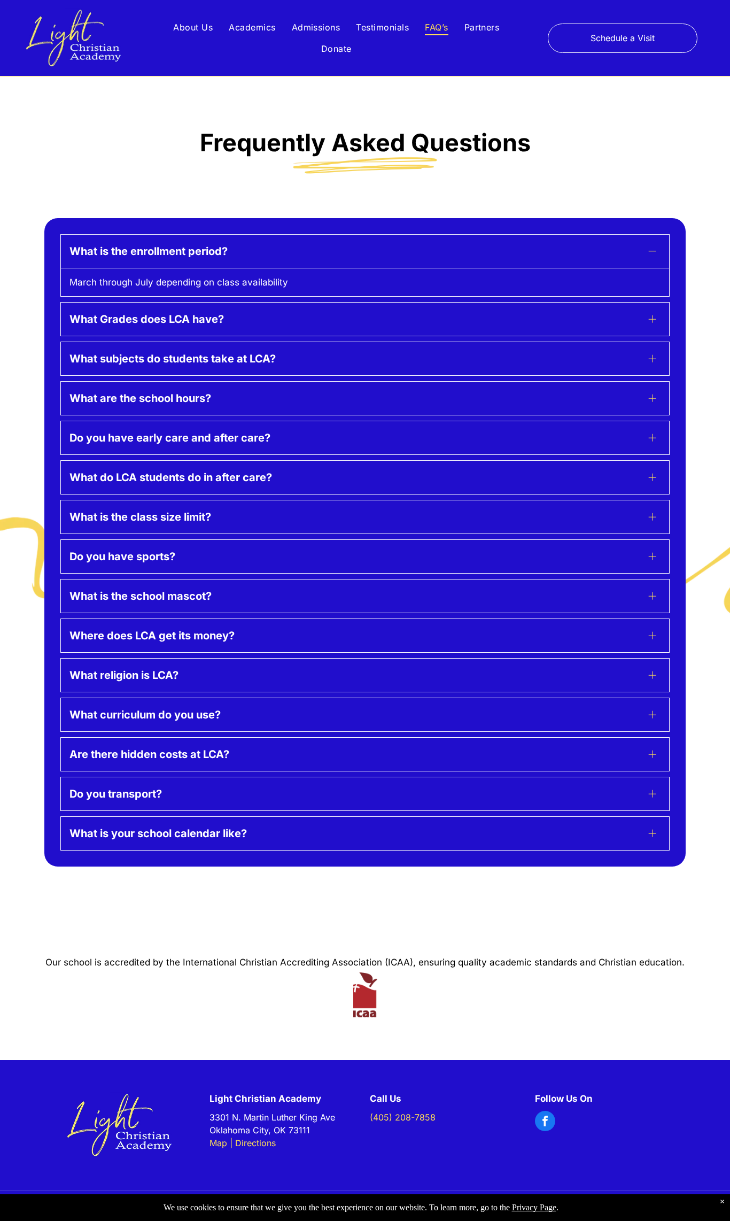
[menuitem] (193, 27)
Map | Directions (242, 1143)
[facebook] (545, 1122)
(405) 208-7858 (403, 1117)
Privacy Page (534, 1207)
